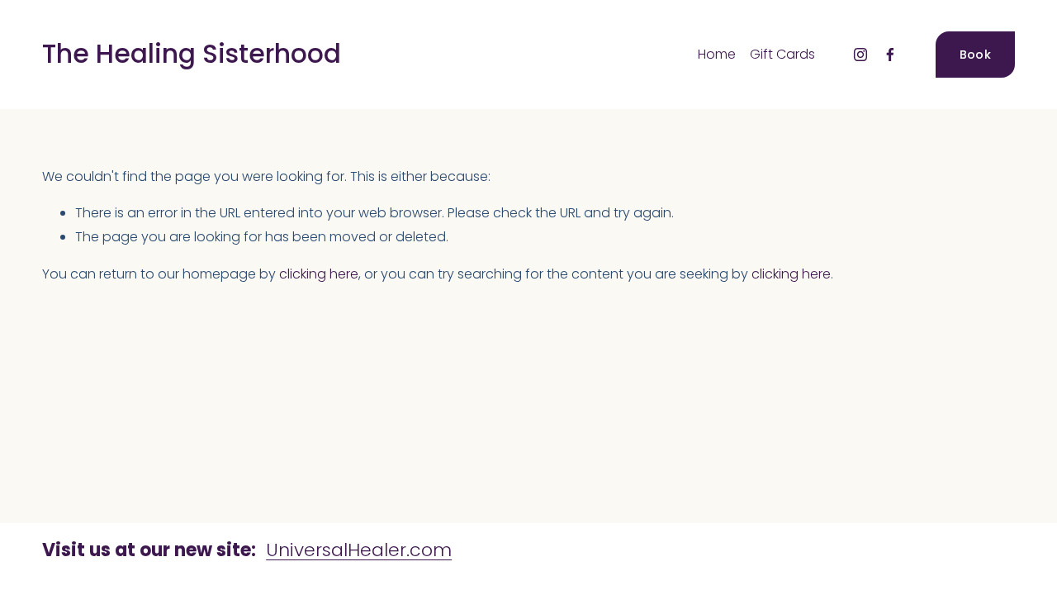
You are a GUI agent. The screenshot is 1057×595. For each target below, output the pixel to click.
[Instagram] (860, 54)
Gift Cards (782, 54)
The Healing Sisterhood (191, 54)
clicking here (318, 273)
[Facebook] (890, 54)
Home (717, 54)
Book (975, 54)
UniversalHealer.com (359, 550)
